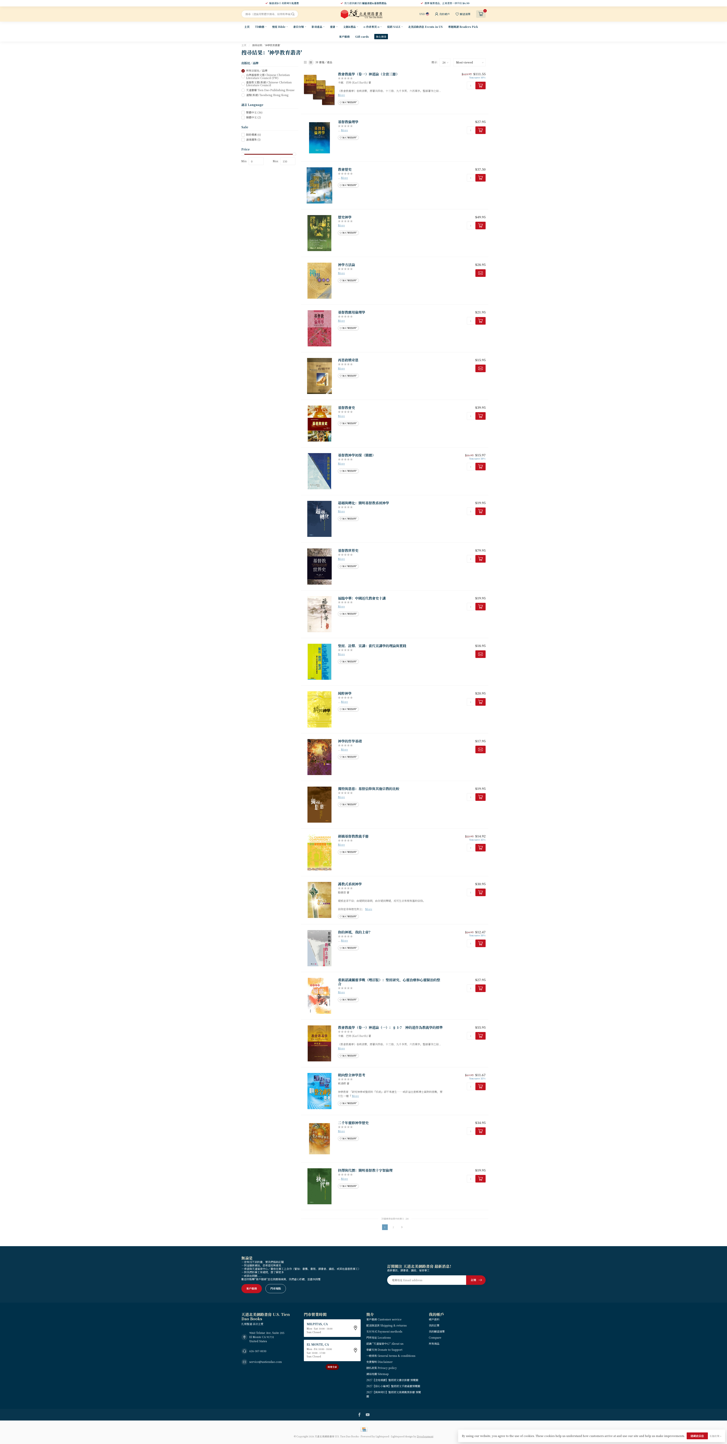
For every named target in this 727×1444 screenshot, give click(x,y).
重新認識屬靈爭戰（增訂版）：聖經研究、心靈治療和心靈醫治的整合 (389, 982)
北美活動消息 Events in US (425, 27)
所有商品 (434, 1343)
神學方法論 (346, 265)
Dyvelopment (425, 1436)
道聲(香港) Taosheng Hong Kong (267, 95)
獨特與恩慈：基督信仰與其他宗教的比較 (368, 789)
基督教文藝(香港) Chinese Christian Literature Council (269, 84)
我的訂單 (434, 1325)
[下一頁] (402, 1227)
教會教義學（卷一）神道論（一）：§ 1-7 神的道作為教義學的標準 (390, 1027)
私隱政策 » (715, 1436)
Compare (435, 1337)
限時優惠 (253, 134)
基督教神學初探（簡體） (356, 455)
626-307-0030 (257, 1351)
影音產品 (317, 27)
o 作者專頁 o (371, 27)
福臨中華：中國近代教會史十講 (362, 598)
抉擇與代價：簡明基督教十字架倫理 (365, 1170)
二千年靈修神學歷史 (353, 1123)
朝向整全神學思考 (351, 1075)
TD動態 (259, 27)
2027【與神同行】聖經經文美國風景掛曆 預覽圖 (393, 1394)
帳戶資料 (434, 1319)
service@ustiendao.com (265, 1362)
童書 (332, 27)
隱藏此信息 (697, 1436)
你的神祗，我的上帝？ (355, 932)
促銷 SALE (393, 27)
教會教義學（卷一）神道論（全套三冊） (368, 74)
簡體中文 (253, 117)
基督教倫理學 (348, 122)
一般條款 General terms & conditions (390, 1356)
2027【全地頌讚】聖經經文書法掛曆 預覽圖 (392, 1380)
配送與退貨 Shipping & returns (386, 1325)
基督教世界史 (348, 550)
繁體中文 (254, 112)
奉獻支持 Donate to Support (384, 1350)
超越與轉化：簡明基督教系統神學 (363, 503)
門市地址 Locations (378, 1337)
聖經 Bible (278, 27)
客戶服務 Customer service (384, 1319)
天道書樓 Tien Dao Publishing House (270, 90)
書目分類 (298, 27)
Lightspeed (382, 1436)
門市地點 (275, 1288)
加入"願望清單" (349, 102)
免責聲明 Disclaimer (379, 1362)
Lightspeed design (402, 1436)
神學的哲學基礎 (350, 741)
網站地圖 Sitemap (377, 1374)
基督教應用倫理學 (351, 312)
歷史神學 (345, 217)
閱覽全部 (332, 1366)
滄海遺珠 (253, 139)
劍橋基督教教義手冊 (353, 836)
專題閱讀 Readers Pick (463, 27)
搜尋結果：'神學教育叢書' (266, 45)
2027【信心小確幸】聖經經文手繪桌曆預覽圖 (393, 1386)
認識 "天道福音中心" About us (384, 1343)
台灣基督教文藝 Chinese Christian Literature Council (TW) (268, 77)
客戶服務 (344, 36)
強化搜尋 (381, 36)
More (341, 95)
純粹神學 (345, 693)
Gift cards (362, 36)
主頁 (247, 27)
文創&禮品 (349, 27)
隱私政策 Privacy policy (381, 1368)
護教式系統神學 (350, 884)
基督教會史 (346, 408)
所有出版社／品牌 (256, 70)
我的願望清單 (437, 1331)
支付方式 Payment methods (384, 1331)
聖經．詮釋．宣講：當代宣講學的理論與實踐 (372, 646)
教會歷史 (345, 169)
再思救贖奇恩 (348, 360)
